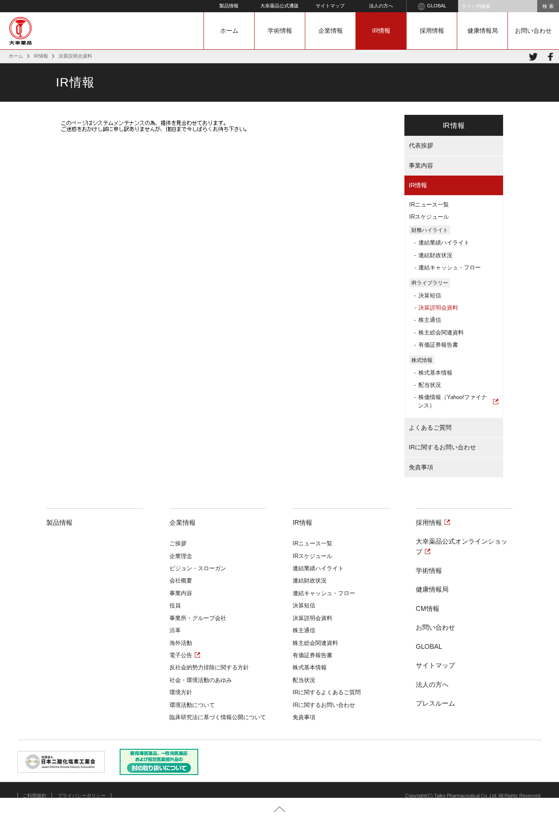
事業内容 (421, 165)
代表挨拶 (421, 145)
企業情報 (330, 30)
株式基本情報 (435, 372)
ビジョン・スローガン (197, 568)
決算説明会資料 (438, 307)
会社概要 (180, 580)
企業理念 (180, 556)
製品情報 (228, 5)
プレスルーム (435, 703)
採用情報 (432, 30)
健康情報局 (482, 30)
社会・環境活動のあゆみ (200, 680)
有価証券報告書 (438, 344)
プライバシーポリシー (82, 795)
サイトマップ (330, 5)
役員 (175, 605)
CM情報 (427, 608)
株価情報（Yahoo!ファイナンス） (452, 401)
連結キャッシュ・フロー (449, 267)
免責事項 (421, 467)
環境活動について (192, 705)
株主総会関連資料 (441, 332)
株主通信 (429, 320)
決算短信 (429, 295)
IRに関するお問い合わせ (442, 447)
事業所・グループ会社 (197, 618)
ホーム (229, 30)
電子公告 (180, 655)
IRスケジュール (429, 217)
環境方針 (180, 692)
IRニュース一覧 (429, 204)
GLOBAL (436, 5)
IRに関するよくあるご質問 (327, 692)
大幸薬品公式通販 (279, 5)
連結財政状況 (435, 255)
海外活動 (180, 643)
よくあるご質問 (430, 427)
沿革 (175, 630)
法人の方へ (381, 5)
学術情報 (280, 30)
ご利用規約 (34, 795)
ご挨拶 (177, 543)
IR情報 (381, 30)
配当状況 (429, 385)
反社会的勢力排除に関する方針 (209, 667)
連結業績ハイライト (443, 242)
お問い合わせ (533, 30)
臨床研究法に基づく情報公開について (217, 717)
